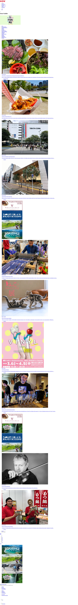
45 (2, 540)
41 (2, 537)
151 (2, 542)
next (0, 534)
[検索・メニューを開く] (0, 11)
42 (2, 538)
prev (0, 533)
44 (2, 539)
